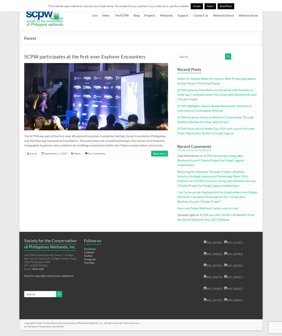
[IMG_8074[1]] (213, 267)
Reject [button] (210, 6)
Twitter (88, 255)
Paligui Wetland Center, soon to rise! (214, 208)
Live (94, 15)
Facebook (90, 248)
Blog (136, 15)
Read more (159, 153)
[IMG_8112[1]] (233, 244)
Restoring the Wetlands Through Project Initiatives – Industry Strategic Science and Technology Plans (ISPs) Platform (212, 176)
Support (183, 15)
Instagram (90, 259)
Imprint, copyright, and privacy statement (48, 275)
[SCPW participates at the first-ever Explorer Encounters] (96, 65)
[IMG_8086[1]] (233, 302)
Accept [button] (197, 6)
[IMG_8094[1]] (233, 255)
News (106, 15)
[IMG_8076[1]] (213, 302)
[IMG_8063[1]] (233, 267)
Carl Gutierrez (186, 192)
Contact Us (200, 15)
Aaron (33, 153)
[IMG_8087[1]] (213, 279)
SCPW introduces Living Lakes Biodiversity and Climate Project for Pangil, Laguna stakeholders (210, 160)
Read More (226, 6)
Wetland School (223, 15)
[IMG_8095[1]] (233, 279)
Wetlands (166, 15)
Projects (149, 15)
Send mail (38, 268)
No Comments (96, 153)
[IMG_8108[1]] (213, 290)
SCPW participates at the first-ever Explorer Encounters (84, 56)
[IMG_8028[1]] (213, 244)
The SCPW (122, 15)
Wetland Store (248, 15)
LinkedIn (89, 252)
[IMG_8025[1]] (233, 290)
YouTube (89, 262)
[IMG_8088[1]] (213, 255)
